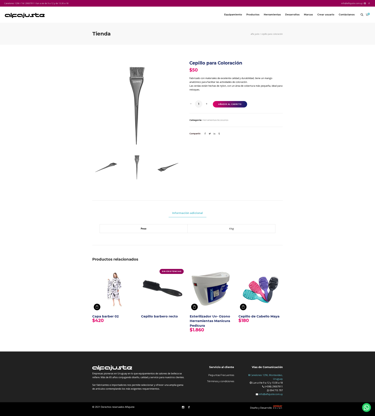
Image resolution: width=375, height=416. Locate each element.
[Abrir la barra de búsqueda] (361, 14)
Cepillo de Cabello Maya (258, 316)
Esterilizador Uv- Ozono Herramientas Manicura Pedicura (210, 321)
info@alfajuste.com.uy (351, 3)
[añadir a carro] (97, 307)
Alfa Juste (255, 34)
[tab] (187, 213)
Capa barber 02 (105, 316)
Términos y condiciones (220, 381)
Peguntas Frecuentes (221, 375)
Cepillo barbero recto (159, 316)
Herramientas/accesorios (215, 119)
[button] (366, 407)
